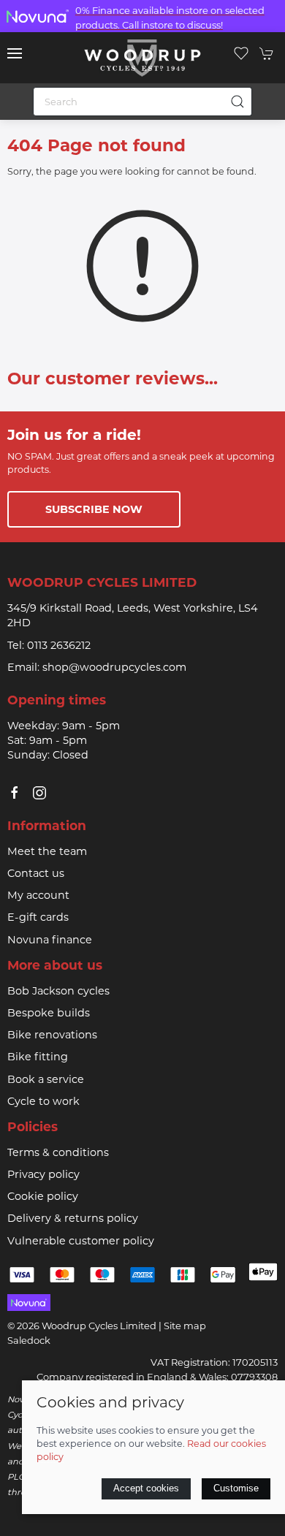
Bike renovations (52, 1034)
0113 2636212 (59, 645)
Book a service (45, 1079)
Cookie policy (42, 1196)
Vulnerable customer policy (80, 1240)
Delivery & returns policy (72, 1218)
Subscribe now (93, 509)
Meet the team (47, 851)
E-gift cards (38, 917)
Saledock (28, 1340)
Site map (185, 1325)
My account (38, 895)
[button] (14, 53)
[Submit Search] (237, 101)
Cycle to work (43, 1101)
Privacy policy (43, 1174)
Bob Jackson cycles (58, 990)
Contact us (35, 873)
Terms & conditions (58, 1152)
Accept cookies (146, 1488)
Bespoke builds (48, 1012)
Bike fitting (37, 1056)
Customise (236, 1488)
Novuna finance (49, 939)
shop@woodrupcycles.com (114, 667)
